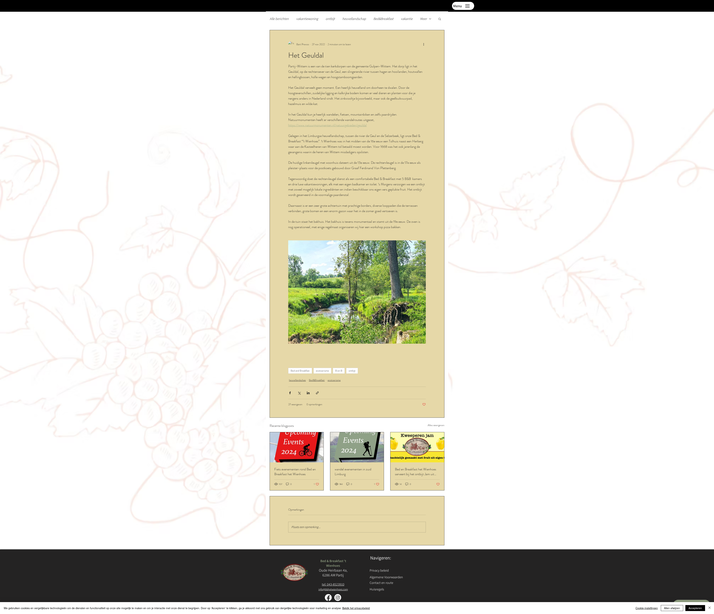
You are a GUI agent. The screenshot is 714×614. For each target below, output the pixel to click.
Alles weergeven (436, 425)
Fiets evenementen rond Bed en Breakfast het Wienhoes (295, 472)
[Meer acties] (423, 44)
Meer (423, 19)
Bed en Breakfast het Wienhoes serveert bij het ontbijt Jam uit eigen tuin (415, 472)
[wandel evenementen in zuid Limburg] (357, 447)
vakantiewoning (307, 19)
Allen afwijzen (672, 608)
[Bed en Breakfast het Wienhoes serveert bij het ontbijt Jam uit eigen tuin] (417, 447)
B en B (338, 370)
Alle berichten (279, 19)
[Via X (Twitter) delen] (299, 393)
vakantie (407, 19)
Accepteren (695, 608)
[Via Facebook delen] (290, 393)
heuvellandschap (354, 19)
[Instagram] (337, 597)
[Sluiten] (709, 608)
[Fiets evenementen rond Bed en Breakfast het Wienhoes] (297, 447)
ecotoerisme (322, 370)
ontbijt (330, 19)
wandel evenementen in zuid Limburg (353, 472)
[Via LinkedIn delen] (308, 393)
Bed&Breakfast (383, 19)
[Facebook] (328, 597)
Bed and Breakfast (300, 370)
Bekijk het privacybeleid (356, 608)
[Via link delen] (317, 393)
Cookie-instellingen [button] (647, 608)
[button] (439, 18)
